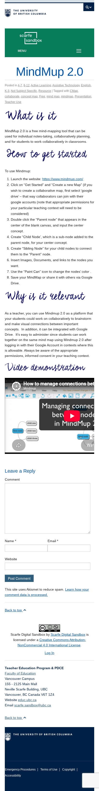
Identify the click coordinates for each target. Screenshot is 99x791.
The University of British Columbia (36, 12)
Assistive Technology (66, 85)
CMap (74, 91)
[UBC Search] (88, 8)
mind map (53, 96)
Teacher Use (13, 102)
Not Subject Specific (24, 91)
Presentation (83, 96)
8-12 (27, 85)
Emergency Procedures (20, 769)
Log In (49, 653)
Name (10, 541)
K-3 (7, 91)
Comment (12, 479)
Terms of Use (48, 769)
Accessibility (13, 775)
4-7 (20, 85)
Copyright (68, 769)
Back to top (14, 610)
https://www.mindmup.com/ (62, 179)
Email (53, 541)
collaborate (12, 96)
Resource (44, 91)
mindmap (67, 96)
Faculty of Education (20, 673)
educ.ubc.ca (27, 700)
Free (42, 96)
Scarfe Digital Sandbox (68, 634)
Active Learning (41, 85)
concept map (29, 96)
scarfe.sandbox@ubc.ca (32, 705)
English (86, 85)
